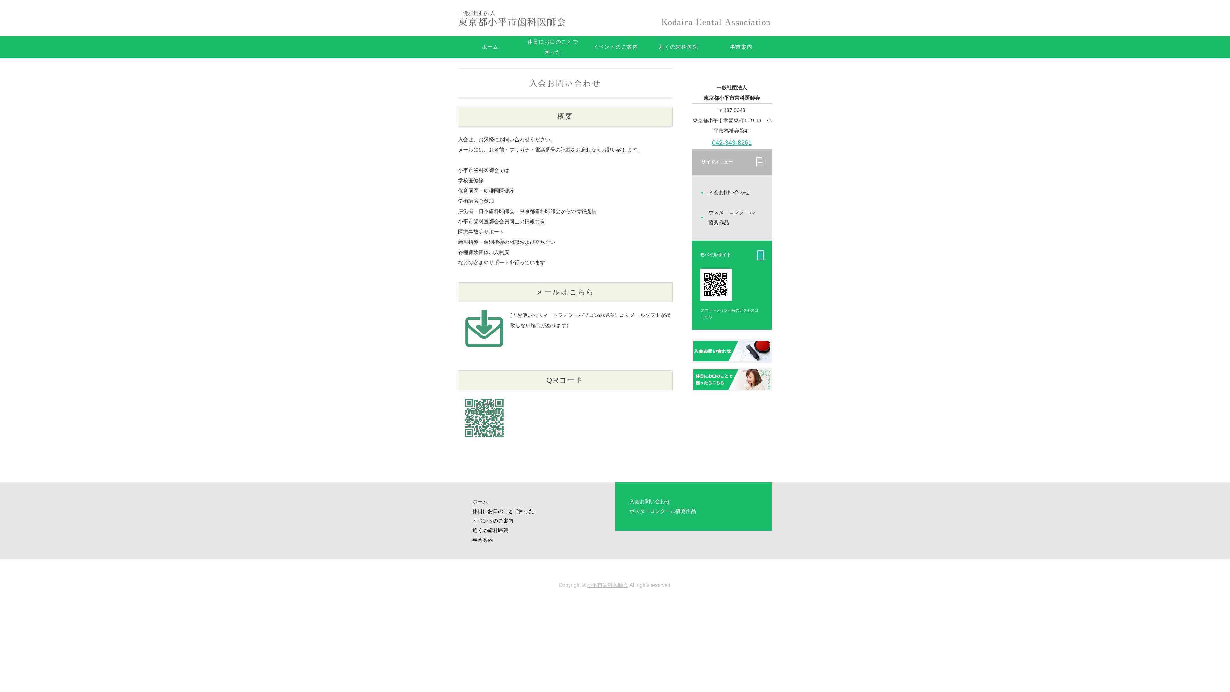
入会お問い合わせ (729, 192)
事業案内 (741, 47)
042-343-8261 (732, 142)
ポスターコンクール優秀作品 (732, 217)
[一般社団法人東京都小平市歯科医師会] (514, 17)
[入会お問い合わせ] (731, 356)
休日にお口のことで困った (553, 47)
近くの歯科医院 (678, 47)
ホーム (490, 47)
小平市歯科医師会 (607, 585)
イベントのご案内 (615, 47)
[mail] (484, 350)
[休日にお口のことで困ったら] (731, 384)
